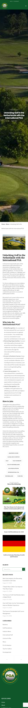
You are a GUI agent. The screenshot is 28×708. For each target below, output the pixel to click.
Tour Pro (20, 476)
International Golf (8, 635)
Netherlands (9, 476)
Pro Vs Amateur (7, 645)
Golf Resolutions (13, 468)
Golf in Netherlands (13, 464)
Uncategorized (7, 652)
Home (3, 224)
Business (5, 624)
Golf (7, 460)
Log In (11, 1)
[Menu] (25, 6)
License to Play (14, 109)
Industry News (7, 631)
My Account (16, 1)
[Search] (23, 569)
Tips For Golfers (7, 648)
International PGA (13, 472)
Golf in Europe (17, 460)
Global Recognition (13, 457)
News (7, 224)
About (3, 705)
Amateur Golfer (13, 453)
